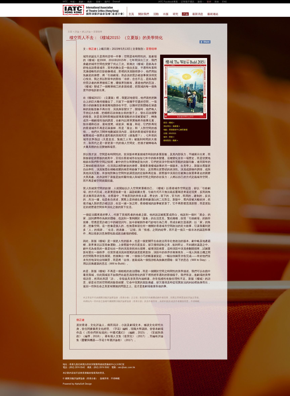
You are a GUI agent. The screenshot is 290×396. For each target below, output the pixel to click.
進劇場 (175, 126)
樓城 (171, 123)
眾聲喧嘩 (97, 31)
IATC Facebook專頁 (168, 2)
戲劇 (174, 140)
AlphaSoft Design (83, 384)
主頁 (70, 31)
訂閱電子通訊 (187, 2)
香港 (171, 137)
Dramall (116, 1)
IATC (65, 1)
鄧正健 (92, 48)
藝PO (107, 2)
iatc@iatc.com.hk (126, 367)
